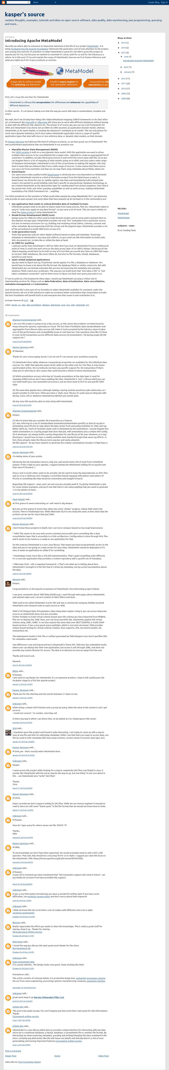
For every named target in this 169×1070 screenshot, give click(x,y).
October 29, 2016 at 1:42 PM (23, 952)
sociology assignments (23, 912)
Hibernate (43, 122)
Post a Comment (13, 1050)
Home (57, 1055)
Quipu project (27, 212)
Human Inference (16, 141)
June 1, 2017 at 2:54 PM (21, 1044)
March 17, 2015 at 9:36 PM (22, 788)
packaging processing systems (90, 978)
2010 (123, 88)
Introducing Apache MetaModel (33, 40)
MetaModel (92, 46)
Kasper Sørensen (21, 347)
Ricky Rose (18, 941)
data (23, 304)
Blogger (16, 922)
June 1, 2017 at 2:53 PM (21, 1020)
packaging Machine (96, 980)
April (126, 66)
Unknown (17, 703)
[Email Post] (31, 300)
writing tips (18, 1006)
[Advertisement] (127, 152)
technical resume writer (39, 896)
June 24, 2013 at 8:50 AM (22, 341)
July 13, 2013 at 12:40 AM (22, 665)
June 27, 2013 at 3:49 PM (22, 573)
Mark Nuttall (19, 499)
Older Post (103, 1055)
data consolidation (33, 304)
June (126, 56)
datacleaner (55, 304)
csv (19, 304)
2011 (123, 83)
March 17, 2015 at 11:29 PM (23, 810)
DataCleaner (53, 174)
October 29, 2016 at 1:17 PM (23, 935)
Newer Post (10, 1055)
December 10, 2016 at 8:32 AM (24, 987)
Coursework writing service (26, 1016)
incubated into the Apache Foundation (29, 48)
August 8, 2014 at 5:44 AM (22, 722)
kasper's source (25, 14)
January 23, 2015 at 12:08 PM (23, 741)
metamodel (80, 304)
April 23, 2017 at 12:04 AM (23, 1001)
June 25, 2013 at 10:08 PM (22, 518)
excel (63, 304)
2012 (123, 78)
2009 (123, 93)
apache (14, 304)
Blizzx (15, 671)
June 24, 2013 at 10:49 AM (23, 493)
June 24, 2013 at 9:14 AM (22, 405)
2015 (123, 42)
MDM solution (22, 152)
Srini (15, 728)
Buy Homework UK (22, 948)
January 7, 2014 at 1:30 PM (23, 697)
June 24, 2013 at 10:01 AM (23, 446)
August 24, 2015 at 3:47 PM (23, 837)
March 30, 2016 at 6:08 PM (22, 884)
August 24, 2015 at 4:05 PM (23, 862)
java (68, 304)
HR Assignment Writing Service (27, 931)
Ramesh (16, 579)
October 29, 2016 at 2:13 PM (23, 968)
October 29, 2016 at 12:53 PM (24, 916)
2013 (123, 52)
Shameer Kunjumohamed (24, 319)
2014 (123, 47)
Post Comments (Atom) (29, 1061)
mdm (73, 304)
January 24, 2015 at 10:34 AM (24, 755)
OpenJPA (29, 122)
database (46, 304)
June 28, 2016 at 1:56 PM (22, 900)
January (128, 71)
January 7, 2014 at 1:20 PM (23, 684)
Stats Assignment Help (23, 961)
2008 (123, 98)
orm (87, 304)
